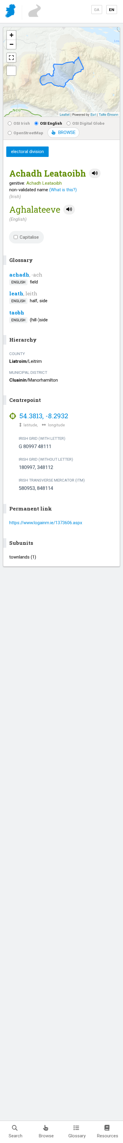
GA (96, 9)
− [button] (11, 44)
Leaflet (65, 114)
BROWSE (67, 132)
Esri (93, 114)
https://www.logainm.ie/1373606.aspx (45, 522)
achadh (19, 274)
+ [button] (11, 35)
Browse (46, 1136)
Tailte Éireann (108, 114)
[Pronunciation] (95, 173)
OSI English (51, 123)
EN (111, 9)
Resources (107, 1136)
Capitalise (29, 237)
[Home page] (11, 12)
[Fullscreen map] (11, 57)
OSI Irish (21, 123)
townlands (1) (22, 557)
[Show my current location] (11, 70)
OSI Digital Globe (88, 123)
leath (16, 293)
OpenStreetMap (28, 132)
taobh (16, 312)
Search (15, 1136)
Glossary (77, 1136)
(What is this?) (63, 189)
